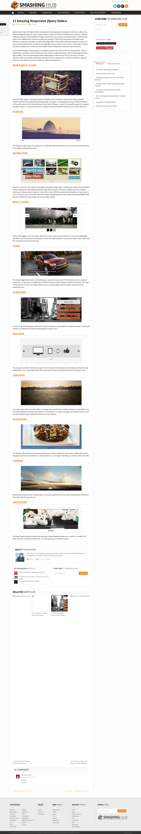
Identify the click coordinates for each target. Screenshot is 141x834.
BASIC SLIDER (21, 202)
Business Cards (14, 818)
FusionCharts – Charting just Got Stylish (76, 791)
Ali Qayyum (23, 24)
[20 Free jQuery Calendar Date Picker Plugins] (40, 611)
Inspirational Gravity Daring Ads (106, 102)
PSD (73, 822)
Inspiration (46, 13)
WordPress (116, 13)
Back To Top (128, 832)
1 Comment (34, 24)
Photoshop (79, 13)
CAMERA (18, 460)
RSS (126, 6)
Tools (54, 812)
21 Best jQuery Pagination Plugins (29, 581)
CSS (11, 822)
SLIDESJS (18, 111)
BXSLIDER (18, 333)
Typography (75, 816)
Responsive (55, 810)
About (113, 1)
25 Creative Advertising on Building (107, 69)
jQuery (24, 824)
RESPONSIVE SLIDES (24, 65)
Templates (25, 816)
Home (13, 13)
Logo (73, 812)
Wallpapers (25, 818)
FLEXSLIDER (20, 419)
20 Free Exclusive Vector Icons (105, 73)
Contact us (119, 1)
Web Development (97, 13)
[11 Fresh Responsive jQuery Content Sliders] (59, 611)
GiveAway (13, 816)
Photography (62, 13)
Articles (12, 810)
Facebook (119, 6)
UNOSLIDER (20, 502)
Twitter (115, 6)
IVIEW (16, 245)
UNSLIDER (19, 375)
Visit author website (44, 559)
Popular (99, 64)
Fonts (23, 814)
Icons (73, 818)
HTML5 (24, 822)
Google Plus (122, 6)
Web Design (13, 812)
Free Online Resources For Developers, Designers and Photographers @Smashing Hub (33, 5)
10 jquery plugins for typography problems (32, 572)
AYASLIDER (19, 292)
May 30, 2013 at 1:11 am (28, 777)
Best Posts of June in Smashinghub (106, 106)
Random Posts (113, 64)
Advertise (125, 1)
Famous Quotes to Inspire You (23, 791)
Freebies (32, 13)
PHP (11, 824)
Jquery (54, 814)
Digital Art (25, 812)
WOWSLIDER (20, 153)
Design (20, 13)
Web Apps (13, 820)
